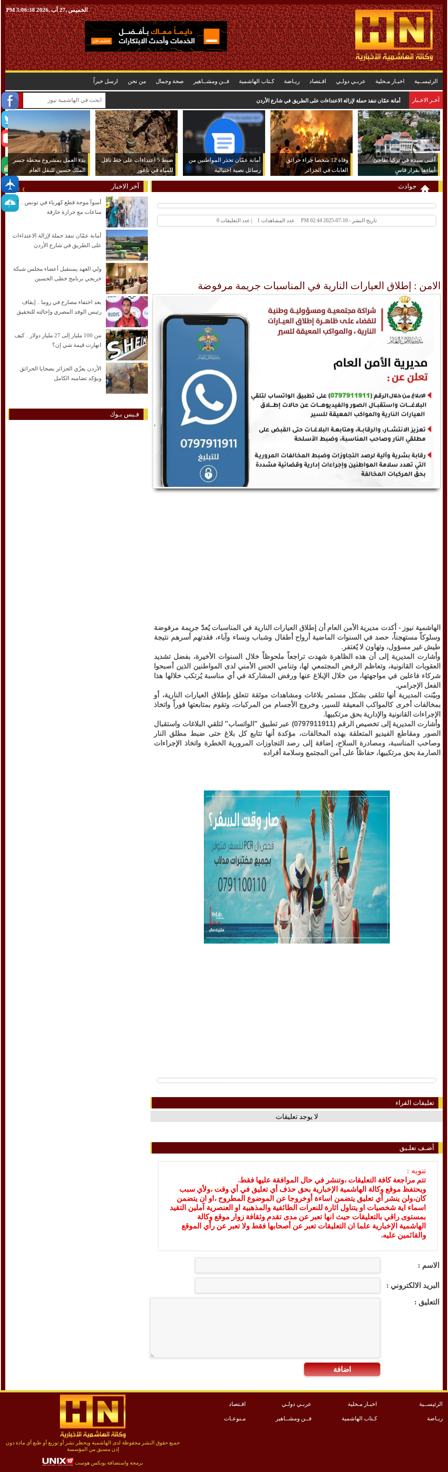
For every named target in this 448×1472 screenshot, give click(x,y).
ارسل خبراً (105, 81)
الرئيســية (426, 81)
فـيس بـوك (124, 414)
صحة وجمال (170, 81)
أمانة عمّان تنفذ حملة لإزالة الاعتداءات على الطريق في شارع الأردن (328, 101)
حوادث (407, 186)
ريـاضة (292, 81)
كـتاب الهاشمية (256, 81)
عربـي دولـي (351, 81)
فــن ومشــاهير (211, 81)
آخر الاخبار (125, 186)
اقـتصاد (317, 81)
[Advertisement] (281, 255)
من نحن (137, 81)
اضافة (342, 1369)
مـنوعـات (235, 1418)
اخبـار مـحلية (390, 81)
